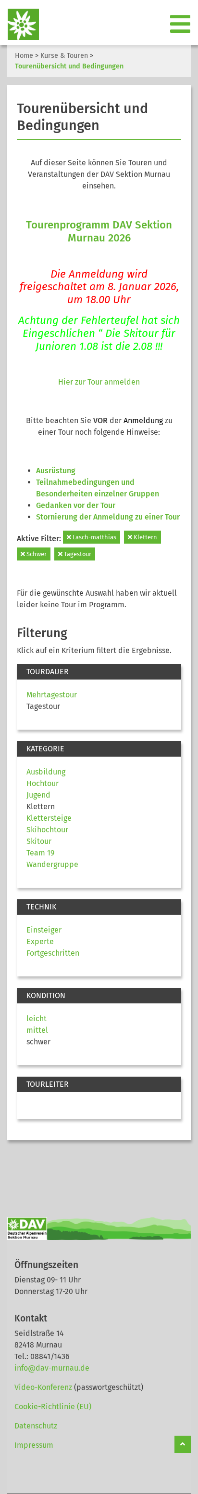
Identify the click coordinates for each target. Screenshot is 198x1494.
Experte (40, 941)
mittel (37, 1030)
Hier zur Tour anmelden (99, 382)
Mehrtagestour (51, 694)
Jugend (38, 795)
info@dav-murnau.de (51, 1368)
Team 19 (40, 852)
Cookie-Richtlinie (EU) (52, 1406)
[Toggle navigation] (181, 25)
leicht (36, 1018)
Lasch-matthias (93, 537)
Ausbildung (45, 771)
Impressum (33, 1445)
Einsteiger (44, 929)
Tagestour (76, 554)
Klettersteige (49, 818)
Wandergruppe (52, 864)
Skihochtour (47, 829)
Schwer (36, 554)
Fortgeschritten (52, 953)
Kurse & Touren (64, 56)
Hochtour (42, 783)
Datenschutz (35, 1425)
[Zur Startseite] (19, 24)
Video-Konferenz (43, 1387)
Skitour (38, 841)
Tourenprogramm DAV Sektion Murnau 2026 (99, 231)
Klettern (144, 537)
